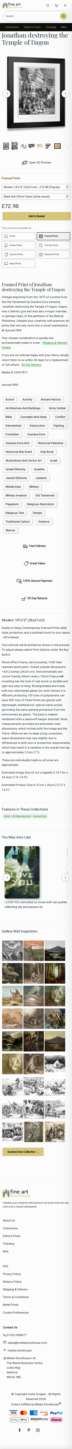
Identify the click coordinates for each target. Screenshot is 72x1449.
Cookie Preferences (16, 1312)
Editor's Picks (32, 27)
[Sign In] (65, 5)
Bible (9, 417)
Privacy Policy (12, 1274)
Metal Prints (11, 1304)
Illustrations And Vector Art (24, 460)
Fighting (58, 425)
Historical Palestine (50, 443)
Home (7, 816)
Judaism (41, 478)
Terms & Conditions (16, 1297)
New (64, 27)
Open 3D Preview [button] (39, 162)
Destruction (37, 425)
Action (10, 399)
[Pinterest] (29, 1432)
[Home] (14, 5)
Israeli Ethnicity (16, 469)
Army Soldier (57, 408)
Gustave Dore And (17, 443)
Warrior (10, 530)
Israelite (39, 469)
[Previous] (6, 94)
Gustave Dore (36, 434)
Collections (12, 27)
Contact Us (10, 1327)
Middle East (13, 486)
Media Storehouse (47, 1404)
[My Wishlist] (48, 5)
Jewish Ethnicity (16, 478)
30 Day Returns (31, 364)
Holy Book (46, 452)
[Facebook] (20, 1432)
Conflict (60, 417)
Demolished (13, 425)
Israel (53, 460)
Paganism (12, 504)
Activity (27, 399)
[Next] (65, 94)
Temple (37, 513)
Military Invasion (16, 495)
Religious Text (15, 513)
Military (34, 486)
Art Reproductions (21, 816)
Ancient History (51, 399)
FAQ (5, 1266)
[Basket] (56, 5)
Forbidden (12, 434)
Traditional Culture (18, 521)
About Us (9, 1220)
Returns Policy (12, 1281)
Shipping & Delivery (15, 1289)
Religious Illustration (40, 504)
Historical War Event (19, 452)
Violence (43, 521)
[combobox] (32, 16)
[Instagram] (38, 1432)
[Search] (63, 16)
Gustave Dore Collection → (23, 1151)
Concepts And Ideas (33, 417)
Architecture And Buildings (23, 408)
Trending (51, 27)
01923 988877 (17, 1335)
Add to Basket (37, 216)
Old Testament (45, 495)
